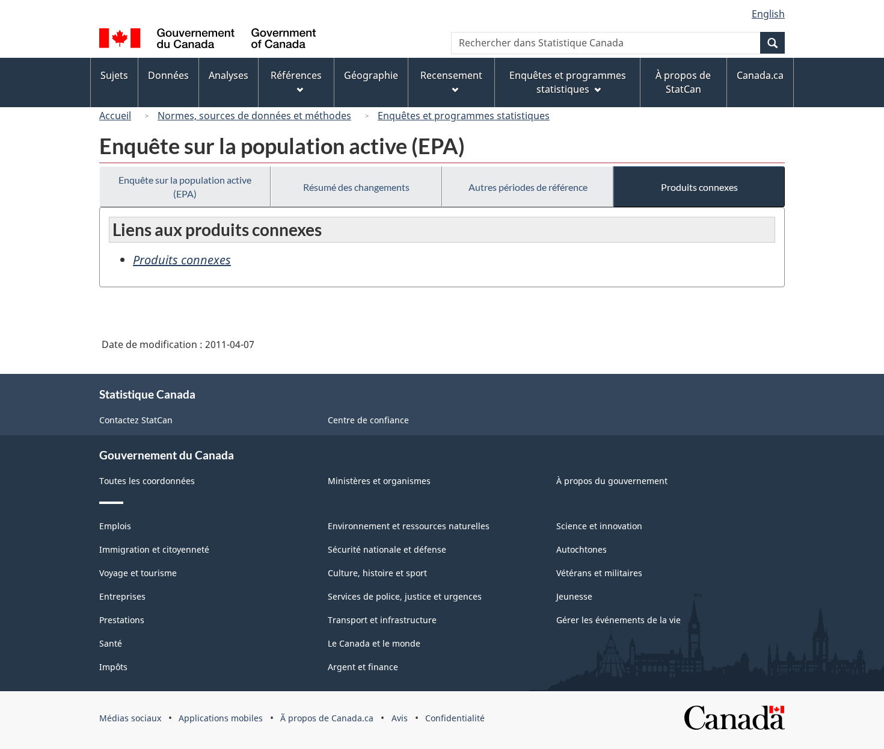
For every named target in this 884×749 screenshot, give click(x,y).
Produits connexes (699, 187)
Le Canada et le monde (374, 643)
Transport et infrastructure (382, 620)
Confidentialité (455, 718)
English (768, 13)
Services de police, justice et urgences (405, 596)
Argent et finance (363, 667)
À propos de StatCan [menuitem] (683, 82)
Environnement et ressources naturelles (409, 526)
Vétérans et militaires (599, 573)
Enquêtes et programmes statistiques (464, 115)
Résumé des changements (356, 187)
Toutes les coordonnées (147, 480)
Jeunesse (574, 596)
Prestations (121, 620)
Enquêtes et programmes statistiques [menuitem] (567, 82)
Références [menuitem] (296, 75)
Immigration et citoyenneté (154, 549)
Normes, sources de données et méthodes (254, 115)
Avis (399, 718)
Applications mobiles (221, 718)
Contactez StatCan (136, 420)
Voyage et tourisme (138, 573)
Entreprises (122, 596)
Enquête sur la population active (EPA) (184, 186)
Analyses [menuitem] (228, 75)
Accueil (115, 115)
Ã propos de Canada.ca (326, 718)
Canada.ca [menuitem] (760, 75)
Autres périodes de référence (528, 187)
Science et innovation (599, 526)
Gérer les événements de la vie (618, 620)
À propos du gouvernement (612, 480)
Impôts (113, 667)
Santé (110, 643)
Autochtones (581, 549)
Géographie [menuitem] (371, 75)
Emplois (115, 526)
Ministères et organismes (379, 480)
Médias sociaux (130, 718)
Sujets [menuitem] (114, 75)
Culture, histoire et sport (377, 573)
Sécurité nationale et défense (387, 549)
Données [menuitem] (168, 75)
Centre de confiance (368, 420)
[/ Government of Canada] (207, 40)
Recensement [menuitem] (451, 75)
